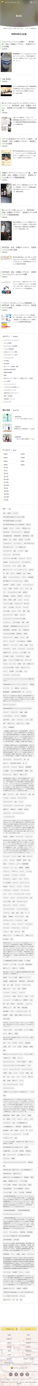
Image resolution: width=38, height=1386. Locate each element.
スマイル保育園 (6, 882)
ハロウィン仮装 (6, 901)
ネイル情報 (7, 381)
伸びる (12, 656)
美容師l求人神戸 (13, 981)
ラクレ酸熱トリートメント (24, 1154)
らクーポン (17, 985)
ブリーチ (28, 894)
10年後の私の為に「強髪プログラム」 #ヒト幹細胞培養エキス (17, 1169)
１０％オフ (5, 798)
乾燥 (14, 901)
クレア (4, 1033)
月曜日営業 (18, 1126)
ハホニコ (20, 599)
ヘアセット (5, 931)
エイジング (5, 867)
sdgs (17, 794)
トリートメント (14, 645)
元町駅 (10, 588)
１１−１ (12, 1254)
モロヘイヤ (17, 931)
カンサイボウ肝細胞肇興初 (17, 770)
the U (11, 1130)
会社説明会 (5, 626)
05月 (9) (6, 488)
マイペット (28, 692)
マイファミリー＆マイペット (12, 340)
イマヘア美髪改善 (9, 349)
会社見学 (21, 539)
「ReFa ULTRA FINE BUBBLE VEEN (9, 1210)
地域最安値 (28, 1192)
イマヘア (13, 573)
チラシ (25, 671)
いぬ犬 (13, 719)
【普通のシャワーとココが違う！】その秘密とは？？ (15, 1091)
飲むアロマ (26, 603)
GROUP (29, 1347)
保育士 (32, 1177)
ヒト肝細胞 (5, 770)
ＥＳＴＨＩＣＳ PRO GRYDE (9, 558)
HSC (4, 1003)
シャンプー (22, 615)
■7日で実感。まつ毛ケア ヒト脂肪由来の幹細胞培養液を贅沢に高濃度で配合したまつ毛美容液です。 (18, 972)
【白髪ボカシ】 (6, 1058)
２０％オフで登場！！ (22, 1061)
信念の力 (26, 809)
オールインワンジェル (8, 1088)
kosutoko (16, 1130)
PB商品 (31, 1046)
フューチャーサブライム (14, 577)
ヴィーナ (5, 1232)
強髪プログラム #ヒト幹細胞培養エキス (12, 1177)
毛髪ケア (13, 1003)
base (29, 794)
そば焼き (13, 584)
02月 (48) (6, 497)
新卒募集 (22, 1151)
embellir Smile (26, 532)
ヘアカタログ (16, 890)
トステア (26, 1119)
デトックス (18, 607)
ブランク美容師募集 (18, 1188)
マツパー (22, 871)
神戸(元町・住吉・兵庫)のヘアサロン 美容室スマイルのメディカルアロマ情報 (19, 273)
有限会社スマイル (26, 528)
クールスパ (15, 652)
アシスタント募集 (7, 1192)
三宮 (24, 573)
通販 (24, 856)
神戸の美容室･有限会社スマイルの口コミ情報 (13, 517)
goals (19, 988)
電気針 (16, 1033)
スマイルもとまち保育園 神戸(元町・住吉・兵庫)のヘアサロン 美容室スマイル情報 (18, 1142)
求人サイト (5, 763)
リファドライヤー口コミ (8, 909)
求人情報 (6, 361)
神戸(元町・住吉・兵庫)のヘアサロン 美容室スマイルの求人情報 (19, 248)
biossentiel (5, 562)
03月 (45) (6, 494)
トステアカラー (6, 1123)
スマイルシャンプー (7, 805)
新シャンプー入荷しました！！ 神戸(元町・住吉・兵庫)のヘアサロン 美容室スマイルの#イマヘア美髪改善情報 (19, 212)
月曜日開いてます (27, 1126)
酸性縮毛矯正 (29, 964)
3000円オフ (13, 809)
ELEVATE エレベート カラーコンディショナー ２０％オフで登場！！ (18, 1054)
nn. (23, 763)
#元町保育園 (6, 1254)
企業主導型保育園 (7, 1239)
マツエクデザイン (20, 656)
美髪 (15, 599)
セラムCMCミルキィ (17, 1000)
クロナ (14, 988)
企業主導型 (14, 630)
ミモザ (15, 1192)
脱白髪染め (27, 1043)
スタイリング (6, 767)
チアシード (20, 924)
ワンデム (21, 1272)
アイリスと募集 (23, 1181)
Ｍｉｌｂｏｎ (13, 663)
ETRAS (10, 1073)
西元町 (10, 599)
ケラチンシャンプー (7, 637)
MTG (31, 897)
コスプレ (13, 897)
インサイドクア (30, 1254)
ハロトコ (22, 637)
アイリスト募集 (6, 1184)
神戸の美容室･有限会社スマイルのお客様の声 (13, 524)
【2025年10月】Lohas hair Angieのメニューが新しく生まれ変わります (18, 1292)
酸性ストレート (6, 968)
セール (14, 1046)
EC (29, 1011)
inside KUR (15, 1272)
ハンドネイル (15, 875)
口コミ (30, 1130)
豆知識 (14, 996)
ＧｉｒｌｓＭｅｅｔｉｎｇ (21, 569)
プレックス (25, 607)
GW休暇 (5, 977)
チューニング (6, 856)
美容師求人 (28, 1151)
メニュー (5, 671)
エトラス (15, 1073)
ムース (18, 864)
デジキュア (5, 712)
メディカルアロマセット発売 (14, 592)
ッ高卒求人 (13, 596)
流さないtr (21, 767)
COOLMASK (29, 641)
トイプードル (20, 719)
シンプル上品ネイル (7, 716)
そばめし (19, 584)
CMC (8, 1003)
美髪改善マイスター (13, 1181)
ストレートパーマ (12, 1154)
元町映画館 (23, 716)
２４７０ (29, 558)
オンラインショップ (24, 882)
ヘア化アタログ (6, 890)
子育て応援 (16, 1239)
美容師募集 (5, 596)
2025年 (23, 454)
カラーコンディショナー (8, 1061)
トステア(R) (25, 1134)
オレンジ (26, 599)
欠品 (8, 1076)
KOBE (4, 1080)
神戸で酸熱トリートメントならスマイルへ (13, 581)
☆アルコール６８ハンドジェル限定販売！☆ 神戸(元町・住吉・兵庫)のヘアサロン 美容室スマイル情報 (19, 305)
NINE (14, 1007)
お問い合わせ (6, 532)
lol (3, 573)
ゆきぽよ (31, 569)
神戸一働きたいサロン (8, 547)
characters (5, 539)
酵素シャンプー (29, 935)
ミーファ (14, 856)
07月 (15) (6, 482)
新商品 (25, 633)
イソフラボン (6, 924)
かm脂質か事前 (6, 1151)
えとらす (22, 1073)
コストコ (22, 1130)
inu (23, 692)
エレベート (20, 1058)
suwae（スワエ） (7, 1299)
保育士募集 (24, 1007)
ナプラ (31, 996)
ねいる (14, 648)
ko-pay (13, 912)
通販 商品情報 (8, 396)
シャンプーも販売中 (28, 1030)
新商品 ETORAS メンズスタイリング (23, 1015)
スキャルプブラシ (7, 759)
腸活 (23, 931)
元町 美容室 (6, 79)
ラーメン (21, 1080)
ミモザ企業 (21, 1192)
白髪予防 (25, 1288)
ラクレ (31, 1119)
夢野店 (4, 916)
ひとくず (17, 716)
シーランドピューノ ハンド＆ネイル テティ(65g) (14, 618)
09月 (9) (6, 476)
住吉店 (27, 723)
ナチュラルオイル (14, 1232)
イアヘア (24, 1076)
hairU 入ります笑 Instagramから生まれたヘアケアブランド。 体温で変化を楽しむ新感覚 (18, 1038)
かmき (31, 1000)
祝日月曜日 (5, 1130)
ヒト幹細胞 (27, 960)
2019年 (23, 465)
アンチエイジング (7, 774)
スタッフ (12, 528)
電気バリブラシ (23, 774)
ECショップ (29, 856)
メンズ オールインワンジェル (10, 1084)
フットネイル (6, 992)
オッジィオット (6, 1000)
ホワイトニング (6, 905)
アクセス (18, 528)
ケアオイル (14, 767)
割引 (10, 1046)
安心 (20, 630)
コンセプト (15, 513)
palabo (4, 794)
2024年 (6, 458)
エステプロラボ (16, 554)
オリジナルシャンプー (8, 920)
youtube (26, 645)
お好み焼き (5, 584)
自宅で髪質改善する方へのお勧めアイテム (13, 1147)
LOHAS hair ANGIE (8, 372)
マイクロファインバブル (22, 897)
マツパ (10, 894)
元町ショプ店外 (22, 1184)
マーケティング (19, 836)
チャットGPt (13, 964)
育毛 (31, 770)
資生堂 (4, 577)
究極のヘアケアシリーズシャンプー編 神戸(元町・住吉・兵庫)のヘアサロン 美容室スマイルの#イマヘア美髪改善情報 (19, 175)
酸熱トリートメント (7, 569)
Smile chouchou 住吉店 (7, 535)
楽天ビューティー (7, 935)
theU (31, 1073)
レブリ (18, 1076)
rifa (24, 759)
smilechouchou (11, 727)
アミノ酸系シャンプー (19, 935)
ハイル (9, 1043)
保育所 (29, 1184)
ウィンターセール (25, 890)
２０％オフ (12, 860)
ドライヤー (15, 905)
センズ (4, 588)
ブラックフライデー (22, 798)
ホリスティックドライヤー (9, 704)
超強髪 (26, 770)
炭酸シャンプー (6, 988)
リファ (4, 894)
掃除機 (29, 1115)
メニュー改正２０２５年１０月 (10, 1296)
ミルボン (5, 663)
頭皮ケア (16, 774)
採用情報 (5, 528)
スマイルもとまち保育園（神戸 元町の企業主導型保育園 (16, 1236)
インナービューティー (10, 384)
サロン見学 (27, 539)
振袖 (24, 566)
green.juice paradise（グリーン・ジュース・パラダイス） (15, 684)
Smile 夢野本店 (26, 535)
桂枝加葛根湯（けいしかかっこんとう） (20, 626)
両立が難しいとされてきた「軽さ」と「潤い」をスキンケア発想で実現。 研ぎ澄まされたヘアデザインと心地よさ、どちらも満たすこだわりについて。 (18, 1024)
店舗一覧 (28, 524)
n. (26, 763)
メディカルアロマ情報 (8, 667)
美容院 (16, 615)
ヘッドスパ (20, 551)
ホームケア (12, 641)
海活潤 (19, 1046)
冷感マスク (5, 645)
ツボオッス (12, 886)
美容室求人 (19, 633)
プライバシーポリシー (17, 532)
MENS (4, 1050)
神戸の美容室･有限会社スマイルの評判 (12, 520)
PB (26, 1130)
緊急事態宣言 (6, 692)
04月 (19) (6, 491)
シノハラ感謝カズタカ (21, 547)
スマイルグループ (7, 543)
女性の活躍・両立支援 (16, 763)
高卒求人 (20, 596)
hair (8, 985)
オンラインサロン (16, 675)
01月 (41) (6, 500)
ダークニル (22, 1296)
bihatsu (27, 1073)
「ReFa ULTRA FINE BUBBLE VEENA (23, 1210)
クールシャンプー (26, 985)
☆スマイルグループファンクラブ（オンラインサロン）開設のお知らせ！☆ (18, 679)
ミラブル (32, 1091)
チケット (5, 641)
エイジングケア (19, 920)
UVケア (26, 996)
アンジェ (24, 577)
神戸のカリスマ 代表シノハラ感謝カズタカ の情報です (19, 378)
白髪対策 (19, 1288)
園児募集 (26, 1177)
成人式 (19, 566)
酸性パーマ (15, 968)
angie (12, 985)
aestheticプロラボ (7, 652)
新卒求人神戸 (30, 981)
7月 (29, 652)
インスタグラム (6, 996)
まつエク (14, 611)
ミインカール (6, 1158)
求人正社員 (5, 939)
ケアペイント (11, 794)
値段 (27, 916)
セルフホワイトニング (10, 390)
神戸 (4, 513)
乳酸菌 (18, 1254)
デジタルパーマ (14, 712)
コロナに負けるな (21, 641)
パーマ (26, 719)
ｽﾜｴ (13, 1299)
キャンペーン (6, 688)
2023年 (23, 458)
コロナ (4, 607)
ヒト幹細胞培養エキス (22, 1123)
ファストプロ (30, 648)
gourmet (8, 1080)
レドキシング (22, 558)
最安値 (8, 1119)
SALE (4, 1166)
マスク (19, 611)
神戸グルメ (30, 1076)
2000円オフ (5, 809)
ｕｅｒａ (5, 1069)
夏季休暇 (26, 1000)
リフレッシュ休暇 (13, 977)
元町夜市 (24, 988)
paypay (26, 551)
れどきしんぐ (24, 688)
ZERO (4, 1095)
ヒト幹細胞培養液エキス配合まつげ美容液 (13, 960)
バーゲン (5, 860)
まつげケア (5, 964)
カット (21, 588)
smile (16, 1138)
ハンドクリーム (6, 622)
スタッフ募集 (19, 671)
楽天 (31, 719)
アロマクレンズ (18, 603)
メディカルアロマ (9, 358)
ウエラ (29, 1065)
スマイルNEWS (7, 343)
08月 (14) (6, 479)
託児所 (17, 667)
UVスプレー (20, 996)
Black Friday (30, 1162)
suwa (21, 1299)
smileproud (25, 1046)
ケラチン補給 (6, 611)
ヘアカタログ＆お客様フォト (12, 387)
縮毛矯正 (5, 981)
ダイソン (24, 1115)
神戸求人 (27, 1188)
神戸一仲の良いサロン (29, 543)
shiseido (28, 573)
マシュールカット (18, 543)
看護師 (4, 1181)
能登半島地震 (6, 1115)
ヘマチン (14, 924)
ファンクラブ (6, 675)
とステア (19, 1119)
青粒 (12, 931)
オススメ (21, 1043)
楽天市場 (22, 968)
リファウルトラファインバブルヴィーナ (12, 1214)
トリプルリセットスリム (21, 1011)
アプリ (14, 566)
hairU (4, 1043)
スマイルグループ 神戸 (10, 355)
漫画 (27, 622)
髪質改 (26, 1147)
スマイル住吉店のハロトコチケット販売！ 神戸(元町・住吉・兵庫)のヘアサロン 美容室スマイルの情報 (19, 141)
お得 (27, 637)
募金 (4, 1154)
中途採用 (15, 1184)
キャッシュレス (6, 554)
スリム (13, 1119)
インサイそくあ (6, 1272)
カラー (26, 588)
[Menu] (35, 2)
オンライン (15, 882)
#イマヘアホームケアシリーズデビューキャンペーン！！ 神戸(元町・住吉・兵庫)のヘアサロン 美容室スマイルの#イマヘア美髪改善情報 (19, 106)
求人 (10, 539)
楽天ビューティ (11, 723)
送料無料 (5, 1015)
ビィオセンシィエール (15, 562)
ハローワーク (27, 596)
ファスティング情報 (7, 603)
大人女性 (16, 588)
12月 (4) (6, 467)
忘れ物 (24, 860)
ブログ (4, 727)
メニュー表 (28, 871)
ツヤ (4, 592)
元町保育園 (22, 1232)
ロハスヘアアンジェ (7, 615)
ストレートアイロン (19, 916)
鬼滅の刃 (17, 688)
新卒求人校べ (22, 981)
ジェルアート (22, 992)
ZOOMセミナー (30, 663)
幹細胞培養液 (25, 864)
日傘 (29, 860)
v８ (4, 1119)
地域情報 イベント (9, 399)
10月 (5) (6, 473)
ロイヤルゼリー (6, 879)
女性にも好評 (6, 1018)
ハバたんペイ (29, 1003)
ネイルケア (14, 992)
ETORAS (11, 1015)
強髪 (15, 551)
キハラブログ (7, 402)
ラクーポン (28, 805)
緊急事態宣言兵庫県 (16, 692)
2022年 (6, 461)
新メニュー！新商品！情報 (11, 366)
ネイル (31, 645)
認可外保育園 (6, 630)
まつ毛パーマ (15, 871)
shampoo (4, 660)
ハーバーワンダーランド (18, 813)
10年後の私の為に (7, 1173)
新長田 (26, 581)
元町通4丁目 (26, 630)
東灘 (28, 611)
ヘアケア (21, 801)
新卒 (12, 939)
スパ (12, 867)
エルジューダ (28, 660)
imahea (21, 712)
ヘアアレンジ (25, 927)
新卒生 (15, 539)
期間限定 (21, 867)
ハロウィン (5, 897)
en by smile (6, 363)
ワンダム (27, 1272)
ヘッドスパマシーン (16, 1134)
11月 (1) (5, 470)
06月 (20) (6, 485)
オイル (20, 879)
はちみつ (15, 879)
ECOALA (18, 1115)
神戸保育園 (29, 1232)
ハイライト (19, 886)
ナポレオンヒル (6, 813)
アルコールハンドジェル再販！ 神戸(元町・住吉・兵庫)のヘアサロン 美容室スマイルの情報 (19, 44)
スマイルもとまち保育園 (10, 346)
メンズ (21, 1084)
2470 (7, 573)
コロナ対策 (11, 607)
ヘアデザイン (12, 864)
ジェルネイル (6, 875)
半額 (14, 1123)
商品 (16, 801)
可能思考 (20, 809)
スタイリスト (6, 927)
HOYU (19, 1007)
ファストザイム (21, 648)
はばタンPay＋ (20, 1003)
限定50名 (19, 860)
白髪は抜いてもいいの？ (8, 1288)
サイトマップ (28, 1363)
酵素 (26, 920)
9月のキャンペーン (25, 667)
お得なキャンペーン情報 (11, 352)
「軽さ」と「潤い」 (7, 1030)
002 (4, 1076)
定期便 (4, 1046)
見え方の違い (6, 719)
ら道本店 (5, 836)
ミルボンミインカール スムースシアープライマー (14, 1162)
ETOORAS (5, 1073)
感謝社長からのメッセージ (11, 393)
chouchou (16, 637)
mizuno (21, 645)
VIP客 (23, 622)
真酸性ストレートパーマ (24, 977)
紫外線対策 (28, 767)
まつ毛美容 (5, 656)
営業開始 (11, 916)
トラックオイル (28, 924)
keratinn (23, 1254)
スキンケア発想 (18, 1030)
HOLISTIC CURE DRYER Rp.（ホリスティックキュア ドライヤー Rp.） (17, 708)
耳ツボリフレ (23, 794)
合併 (24, 663)
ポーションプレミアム (15, 1069)
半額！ (30, 1061)
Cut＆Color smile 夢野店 (10, 369)
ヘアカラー (26, 886)
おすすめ (15, 1043)
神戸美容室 (30, 577)
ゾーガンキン (6, 1134)
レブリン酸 (14, 1151)
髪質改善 (32, 684)
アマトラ (26, 879)
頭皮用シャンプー (7, 1007)
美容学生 (25, 592)
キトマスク (22, 875)
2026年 (6, 454)
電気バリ (11, 1033)
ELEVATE (14, 1058)
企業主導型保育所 (7, 1188)
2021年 (23, 461)
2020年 (6, 465)
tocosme (19, 856)
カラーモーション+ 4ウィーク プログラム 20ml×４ (14, 1065)
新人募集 (12, 671)
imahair (26, 712)
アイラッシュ (6, 871)
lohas (4, 985)
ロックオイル (6, 912)
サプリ (12, 1011)
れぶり (12, 1076)
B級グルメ (15, 1080)
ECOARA (13, 1115)
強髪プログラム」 (18, 1173)
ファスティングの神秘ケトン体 (16, 660)
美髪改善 (19, 573)
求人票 (4, 599)
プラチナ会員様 (16, 622)
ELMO (5, 375)
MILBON (13, 1158)
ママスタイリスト (16, 927)
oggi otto (27, 656)
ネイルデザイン (6, 648)
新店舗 (19, 663)
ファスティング (6, 566)
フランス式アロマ (26, 562)
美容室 (9, 513)
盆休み (4, 864)
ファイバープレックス (19, 894)
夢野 (24, 611)
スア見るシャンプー (7, 1138)
